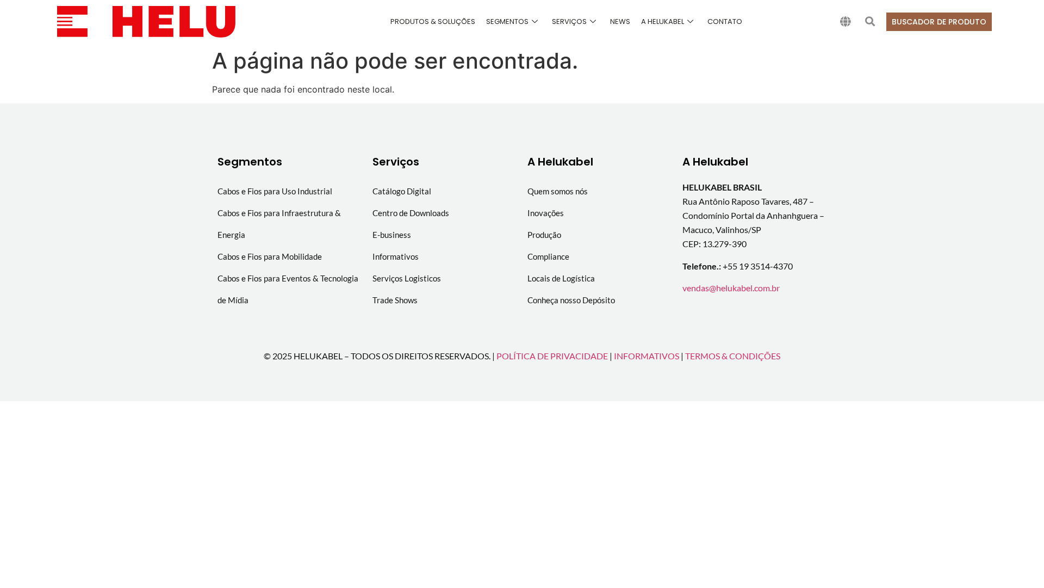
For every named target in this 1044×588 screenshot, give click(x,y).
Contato (724, 21)
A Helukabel (662, 21)
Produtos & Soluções (432, 21)
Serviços (569, 21)
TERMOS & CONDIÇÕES (732, 356)
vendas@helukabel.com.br (731, 288)
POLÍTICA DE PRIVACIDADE (552, 356)
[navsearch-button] (870, 22)
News (620, 21)
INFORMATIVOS (646, 356)
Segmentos (507, 21)
